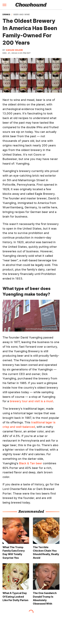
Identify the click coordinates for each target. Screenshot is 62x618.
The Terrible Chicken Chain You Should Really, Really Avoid (46, 552)
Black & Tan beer (30, 463)
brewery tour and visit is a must (31, 401)
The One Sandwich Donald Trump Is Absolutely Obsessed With (45, 598)
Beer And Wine (22, 14)
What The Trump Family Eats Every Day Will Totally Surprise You (14, 552)
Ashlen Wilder (14, 50)
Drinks (6, 14)
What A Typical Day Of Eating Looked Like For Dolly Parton (15, 596)
